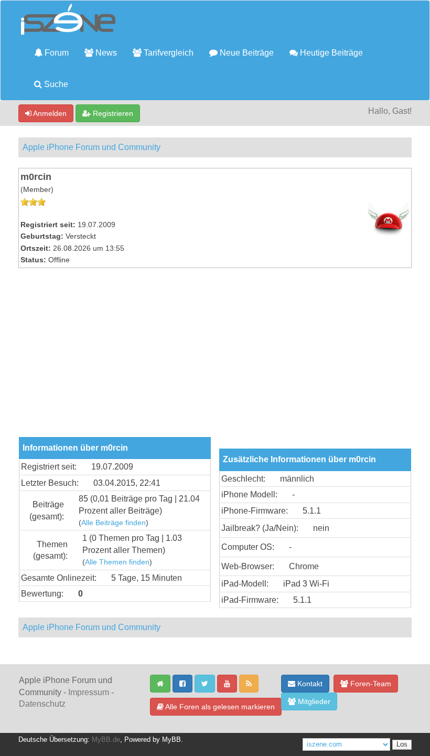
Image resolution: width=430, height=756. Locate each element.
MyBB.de (106, 739)
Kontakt (308, 683)
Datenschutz (42, 703)
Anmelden (49, 113)
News (105, 52)
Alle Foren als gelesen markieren (219, 706)
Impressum (88, 692)
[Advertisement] (215, 358)
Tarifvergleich (168, 52)
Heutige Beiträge (330, 52)
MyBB (171, 739)
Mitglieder (313, 701)
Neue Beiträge (246, 52)
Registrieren (112, 113)
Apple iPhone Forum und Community (91, 147)
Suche (55, 84)
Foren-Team (369, 683)
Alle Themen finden (117, 562)
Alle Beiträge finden (113, 523)
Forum (55, 52)
